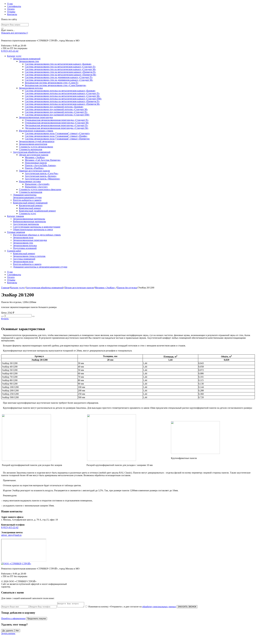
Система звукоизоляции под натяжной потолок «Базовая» (54, 106)
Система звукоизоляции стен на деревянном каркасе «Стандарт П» (59, 77)
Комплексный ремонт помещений (30, 203)
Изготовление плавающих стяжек (36, 130)
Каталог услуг (14, 56)
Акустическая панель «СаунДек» (41, 173)
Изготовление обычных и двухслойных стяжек (37, 235)
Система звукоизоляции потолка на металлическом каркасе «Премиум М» (62, 104)
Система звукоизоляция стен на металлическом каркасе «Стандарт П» (60, 66)
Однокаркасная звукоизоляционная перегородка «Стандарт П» (57, 120)
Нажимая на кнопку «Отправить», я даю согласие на (132, 606)
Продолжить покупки (36, 618)
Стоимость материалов (30, 149)
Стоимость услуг (27, 213)
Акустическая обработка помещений (31, 152)
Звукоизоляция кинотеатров (33, 144)
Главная (5, 287)
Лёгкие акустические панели (33, 154)
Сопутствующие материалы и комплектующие (36, 227)
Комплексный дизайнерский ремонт (37, 211)
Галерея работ (14, 251)
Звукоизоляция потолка (31, 88)
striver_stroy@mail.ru (11, 535)
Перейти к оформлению (13, 618)
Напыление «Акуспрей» (37, 184)
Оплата (11, 9)
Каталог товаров (15, 216)
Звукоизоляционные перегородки (36, 117)
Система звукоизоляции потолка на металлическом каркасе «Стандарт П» (62, 93)
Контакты (12, 14)
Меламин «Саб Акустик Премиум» (43, 160)
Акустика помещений (24, 259)
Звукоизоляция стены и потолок (29, 256)
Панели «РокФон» (34, 168)
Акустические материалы (26, 224)
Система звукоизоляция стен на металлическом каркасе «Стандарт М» (60, 69)
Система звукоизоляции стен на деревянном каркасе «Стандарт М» (59, 80)
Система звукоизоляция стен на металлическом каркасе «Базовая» (58, 64)
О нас (10, 3)
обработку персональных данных (159, 606)
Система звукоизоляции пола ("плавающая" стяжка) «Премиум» (57, 138)
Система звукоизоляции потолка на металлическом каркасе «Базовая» (60, 90)
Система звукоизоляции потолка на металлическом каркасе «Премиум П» (62, 101)
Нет (17, 630)
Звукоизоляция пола (23, 237)
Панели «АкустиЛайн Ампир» (40, 165)
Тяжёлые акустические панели (34, 170)
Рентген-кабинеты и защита (27, 200)
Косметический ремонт (31, 205)
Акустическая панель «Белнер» (41, 176)
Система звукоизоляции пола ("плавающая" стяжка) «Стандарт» (57, 133)
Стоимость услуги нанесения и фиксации (40, 189)
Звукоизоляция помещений (26, 58)
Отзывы (11, 11)
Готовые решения (16, 232)
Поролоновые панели (36, 162)
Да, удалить (7, 630)
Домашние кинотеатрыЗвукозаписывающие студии (27, 196)
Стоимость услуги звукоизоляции (36, 146)
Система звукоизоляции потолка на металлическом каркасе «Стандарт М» (62, 96)
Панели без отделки (127, 287)
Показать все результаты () (14, 33)
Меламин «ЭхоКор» (35, 157)
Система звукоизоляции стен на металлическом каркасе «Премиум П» (60, 72)
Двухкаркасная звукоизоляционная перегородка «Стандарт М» (56, 128)
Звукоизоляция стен (29, 61)
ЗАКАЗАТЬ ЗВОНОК (187, 607)
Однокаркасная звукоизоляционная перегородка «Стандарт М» (57, 122)
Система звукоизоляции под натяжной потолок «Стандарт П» (56, 112)
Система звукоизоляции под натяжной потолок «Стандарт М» (56, 109)
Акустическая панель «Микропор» (42, 178)
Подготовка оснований (25, 248)
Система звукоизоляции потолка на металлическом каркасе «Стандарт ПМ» (63, 98)
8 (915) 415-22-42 (9, 51)
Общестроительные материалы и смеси (33, 229)
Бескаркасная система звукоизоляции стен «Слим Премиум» (55, 85)
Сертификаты (14, 6)
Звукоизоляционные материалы (29, 219)
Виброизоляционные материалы (29, 221)
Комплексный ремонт (30, 208)
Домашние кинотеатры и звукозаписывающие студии (40, 267)
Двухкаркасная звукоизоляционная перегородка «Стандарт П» (56, 125)
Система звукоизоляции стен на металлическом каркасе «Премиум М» (60, 74)
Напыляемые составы (30, 181)
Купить (5, 318)
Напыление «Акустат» (36, 187)
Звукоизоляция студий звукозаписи (36, 141)
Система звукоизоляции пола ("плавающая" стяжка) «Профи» (56, 136)
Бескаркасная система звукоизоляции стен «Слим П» (52, 82)
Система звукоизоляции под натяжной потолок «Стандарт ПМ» (57, 114)
